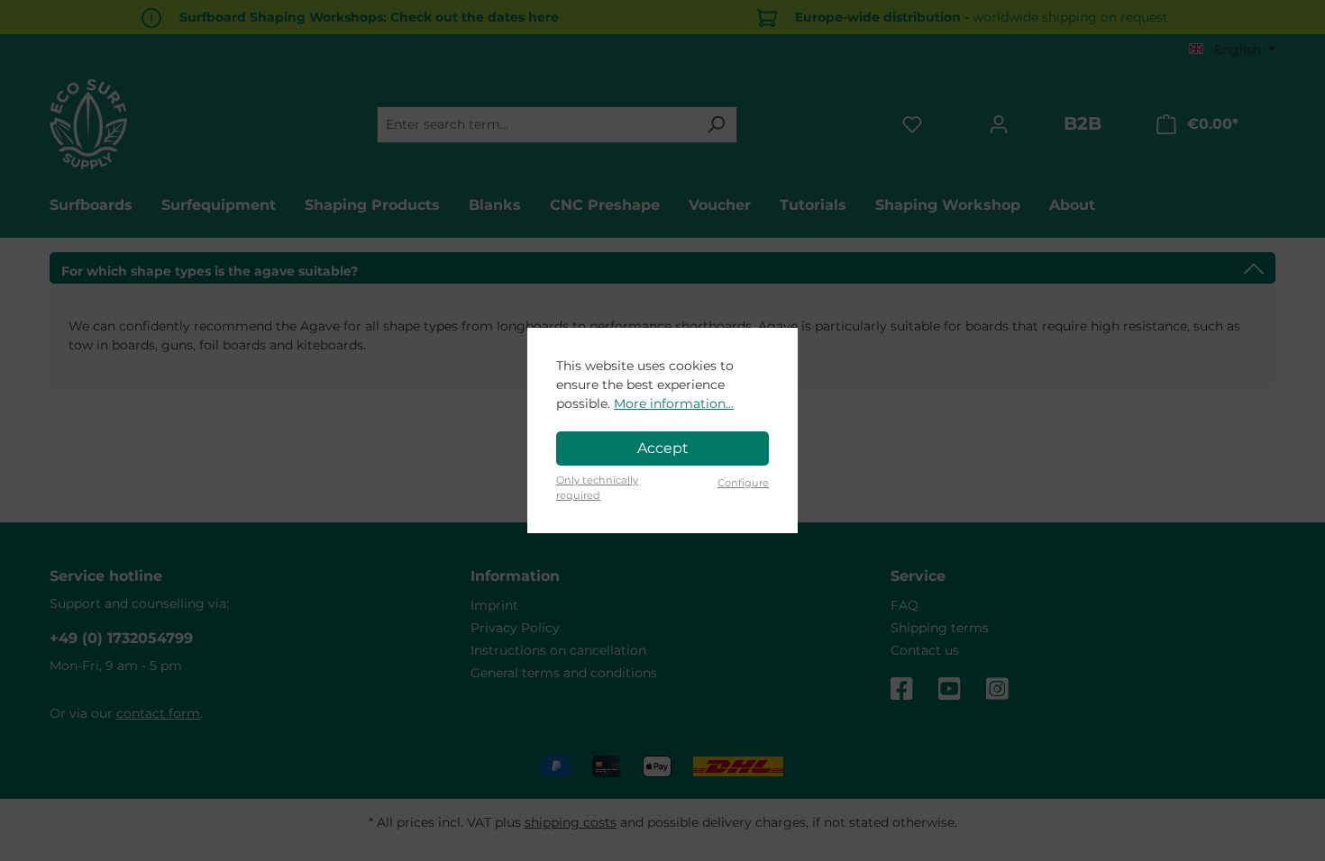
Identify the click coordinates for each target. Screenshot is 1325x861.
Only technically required (597, 488)
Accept (663, 448)
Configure (743, 482)
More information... (674, 403)
